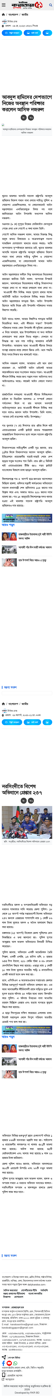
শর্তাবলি (44, 1290)
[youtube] (9, 1363)
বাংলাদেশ (13, 14)
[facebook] (3, 1363)
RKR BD (34, 1392)
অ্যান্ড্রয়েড (9, 1379)
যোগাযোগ (18, 1296)
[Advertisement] (27, 67)
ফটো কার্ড (34, 33)
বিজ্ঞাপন (7, 1296)
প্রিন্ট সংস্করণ (14, 33)
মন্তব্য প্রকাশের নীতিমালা (14, 1293)
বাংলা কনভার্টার (35, 1293)
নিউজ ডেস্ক (12, 21)
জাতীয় (25, 14)
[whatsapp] (15, 1363)
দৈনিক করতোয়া (10, 1290)
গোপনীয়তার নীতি (29, 1290)
